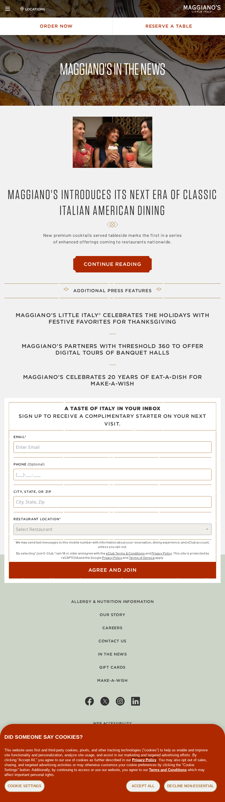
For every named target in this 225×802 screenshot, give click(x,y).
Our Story (112, 615)
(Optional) (36, 464)
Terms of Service (142, 557)
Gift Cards (112, 667)
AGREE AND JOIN (112, 570)
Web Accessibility (112, 723)
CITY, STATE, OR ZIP (32, 492)
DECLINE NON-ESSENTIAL (190, 786)
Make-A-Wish (112, 680)
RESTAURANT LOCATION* (37, 519)
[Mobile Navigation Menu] (7, 8)
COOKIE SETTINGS (24, 786)
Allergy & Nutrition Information (112, 601)
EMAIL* (19, 437)
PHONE (20, 464)
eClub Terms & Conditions (125, 553)
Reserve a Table (168, 26)
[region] (112, 763)
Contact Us (112, 641)
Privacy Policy (161, 553)
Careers (112, 628)
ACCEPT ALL (143, 786)
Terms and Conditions (168, 770)
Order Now (56, 26)
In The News (112, 654)
